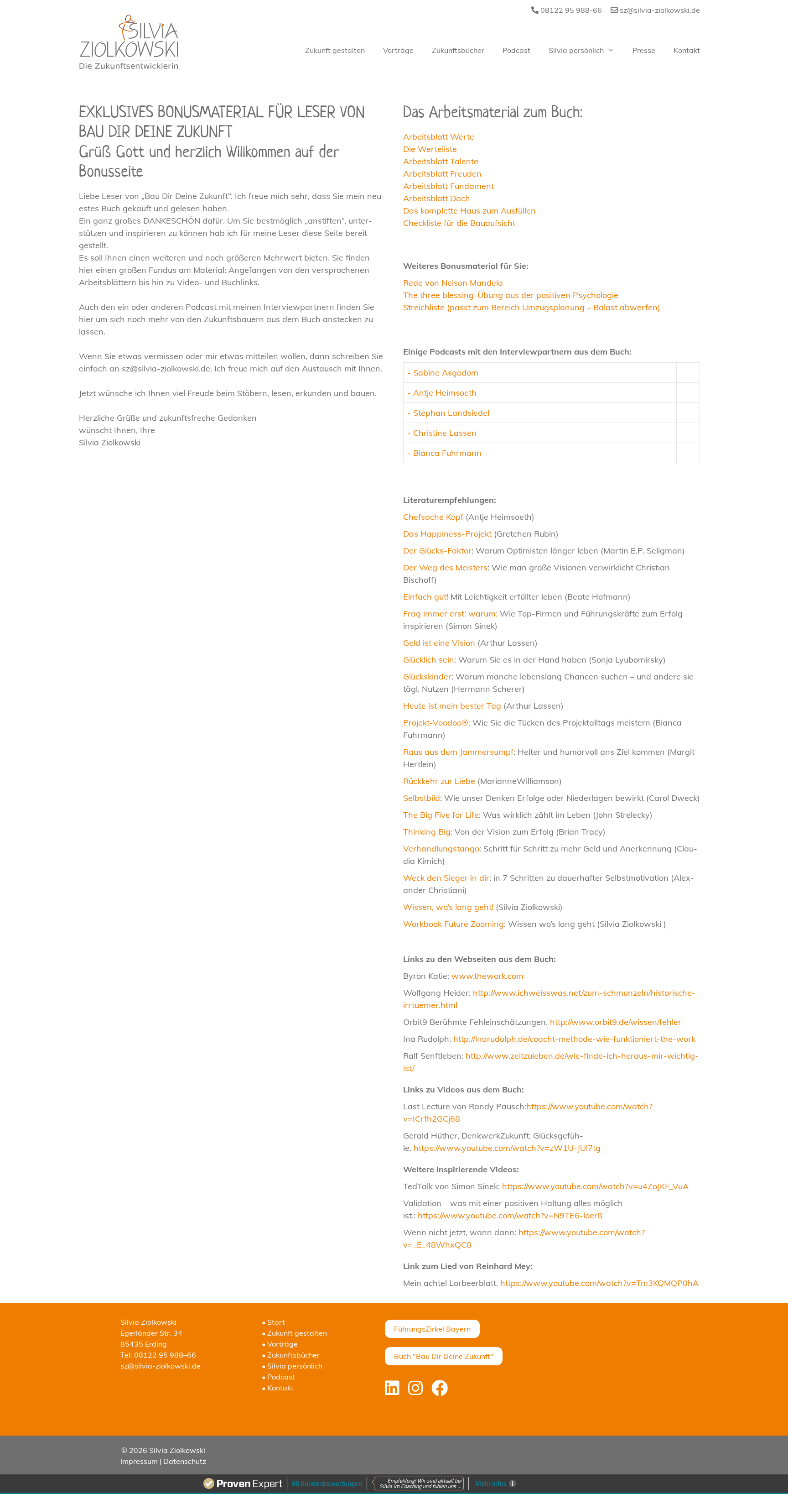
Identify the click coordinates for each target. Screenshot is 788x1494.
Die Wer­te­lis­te (431, 149)
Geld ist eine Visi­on (439, 642)
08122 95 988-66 (570, 10)
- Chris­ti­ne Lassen (442, 433)
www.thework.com (487, 976)
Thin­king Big (427, 831)
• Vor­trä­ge (280, 1343)
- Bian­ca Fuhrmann (444, 453)
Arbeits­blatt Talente (440, 161)
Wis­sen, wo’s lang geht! (448, 907)
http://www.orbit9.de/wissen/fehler (615, 1022)
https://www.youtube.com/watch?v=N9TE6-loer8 (510, 1215)
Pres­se (643, 50)
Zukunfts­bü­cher (458, 50)
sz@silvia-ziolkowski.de (659, 10)
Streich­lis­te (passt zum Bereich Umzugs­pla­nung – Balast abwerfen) (531, 307)
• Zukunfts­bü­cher (291, 1354)
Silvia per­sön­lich (576, 50)
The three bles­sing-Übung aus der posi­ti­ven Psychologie (510, 295)
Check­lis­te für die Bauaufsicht (459, 223)
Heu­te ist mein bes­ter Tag (452, 705)
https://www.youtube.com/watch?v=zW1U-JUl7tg (507, 1148)
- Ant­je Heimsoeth (442, 392)
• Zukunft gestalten (294, 1332)
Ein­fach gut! (425, 596)
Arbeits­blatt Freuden (442, 173)
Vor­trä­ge (398, 50)
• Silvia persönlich (292, 1365)
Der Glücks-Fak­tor (437, 550)
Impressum (139, 1461)
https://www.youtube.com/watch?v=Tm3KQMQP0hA (599, 1283)
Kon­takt (687, 50)
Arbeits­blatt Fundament (448, 186)
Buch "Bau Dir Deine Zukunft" (443, 1356)
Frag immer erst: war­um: (450, 613)
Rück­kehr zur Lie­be (439, 781)
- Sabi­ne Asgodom (442, 372)
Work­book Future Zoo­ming (453, 924)
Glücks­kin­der (427, 676)
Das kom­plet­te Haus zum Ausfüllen (469, 210)
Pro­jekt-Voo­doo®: (436, 722)
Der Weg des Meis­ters (445, 567)
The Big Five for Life (441, 815)
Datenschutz (184, 1461)
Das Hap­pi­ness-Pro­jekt (447, 533)
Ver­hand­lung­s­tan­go (441, 848)
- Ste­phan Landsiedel (448, 412)
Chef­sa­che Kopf (433, 517)
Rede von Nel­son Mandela (453, 282)
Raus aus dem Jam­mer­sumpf (458, 752)
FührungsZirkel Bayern (432, 1328)
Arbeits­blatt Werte (438, 136)
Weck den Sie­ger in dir (446, 877)
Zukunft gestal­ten (335, 50)
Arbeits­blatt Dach (436, 198)
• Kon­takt (278, 1387)
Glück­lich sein (428, 659)
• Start (273, 1322)
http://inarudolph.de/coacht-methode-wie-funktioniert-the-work (574, 1039)
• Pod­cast (278, 1376)
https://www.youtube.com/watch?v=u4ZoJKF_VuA (595, 1186)
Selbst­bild (421, 798)
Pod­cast (516, 50)
